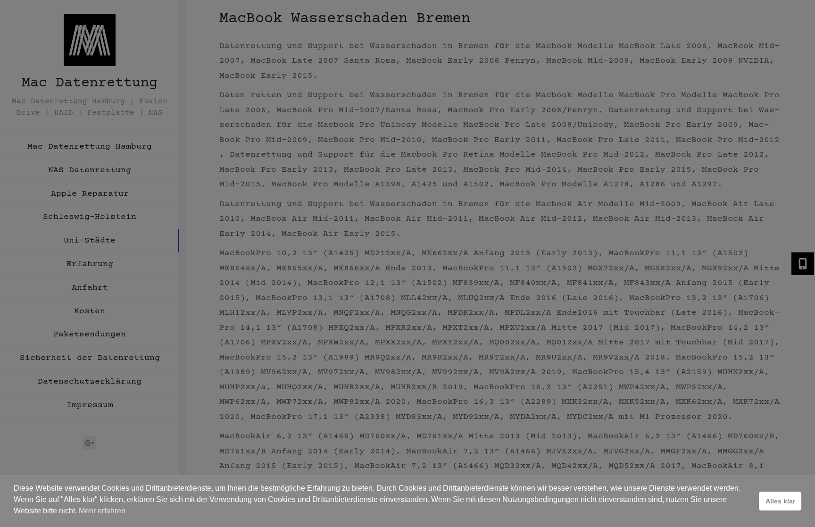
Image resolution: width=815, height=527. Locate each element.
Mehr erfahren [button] (102, 511)
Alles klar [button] (780, 501)
